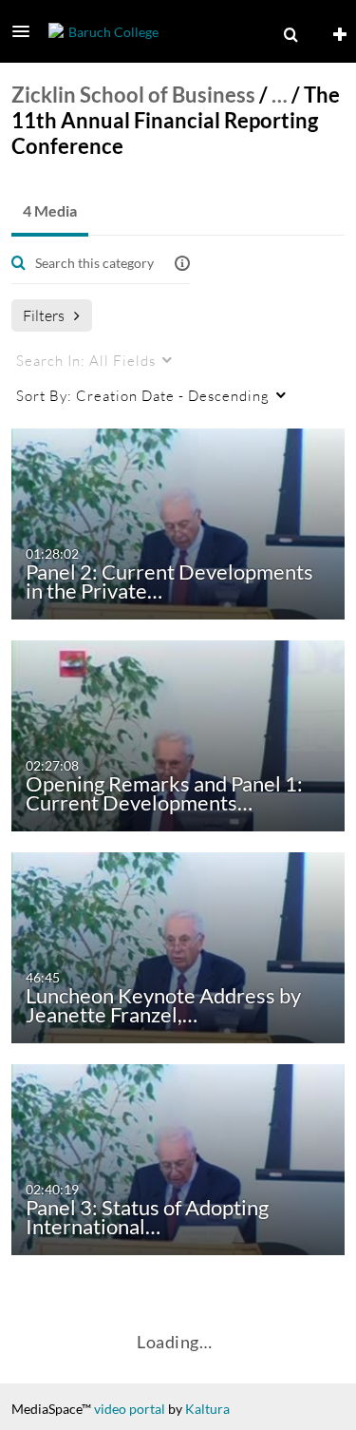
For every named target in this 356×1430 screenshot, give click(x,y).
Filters (44, 315)
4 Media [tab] (50, 210)
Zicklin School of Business (133, 94)
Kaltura (207, 1409)
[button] (26, 31)
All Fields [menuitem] (86, 360)
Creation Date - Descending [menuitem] (143, 395)
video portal (129, 1409)
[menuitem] (290, 35)
